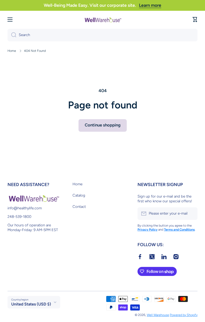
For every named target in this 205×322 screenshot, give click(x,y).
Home (12, 51)
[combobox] (103, 35)
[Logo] (102, 19)
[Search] (12, 35)
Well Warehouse (158, 315)
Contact (79, 206)
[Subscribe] (191, 213)
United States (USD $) (31, 304)
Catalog (78, 195)
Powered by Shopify (184, 315)
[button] (195, 19)
